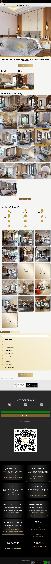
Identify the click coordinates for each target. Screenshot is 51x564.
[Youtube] (36, 546)
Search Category (15, 331)
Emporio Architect (20, 558)
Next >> (28, 199)
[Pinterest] (41, 546)
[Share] (42, 562)
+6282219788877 (25, 423)
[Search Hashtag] (4, 5)
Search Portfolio (5, 331)
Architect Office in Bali (38, 476)
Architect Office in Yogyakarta (12, 512)
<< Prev (22, 199)
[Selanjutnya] (48, 562)
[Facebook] (32, 546)
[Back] (2, 5)
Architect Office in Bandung (13, 494)
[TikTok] (39, 546)
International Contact (26, 412)
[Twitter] (43, 547)
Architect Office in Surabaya (38, 493)
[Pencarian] (35, 562)
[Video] (39, 562)
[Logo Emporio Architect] (4, 1)
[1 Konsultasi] (45, 562)
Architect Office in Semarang (38, 512)
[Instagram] (34, 546)
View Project (25, 65)
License (12, 378)
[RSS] (45, 546)
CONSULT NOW (25, 374)
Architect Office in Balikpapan (12, 529)
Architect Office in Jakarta (13, 475)
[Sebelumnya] (32, 562)
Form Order (25, 416)
